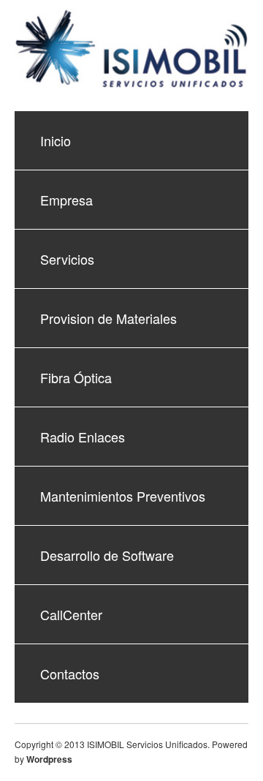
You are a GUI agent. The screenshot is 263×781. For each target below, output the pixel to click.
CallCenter (71, 614)
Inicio (55, 140)
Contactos (69, 673)
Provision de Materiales (108, 318)
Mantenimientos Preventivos (122, 495)
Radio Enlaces (82, 436)
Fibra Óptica (76, 377)
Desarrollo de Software (107, 555)
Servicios (67, 258)
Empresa (66, 199)
